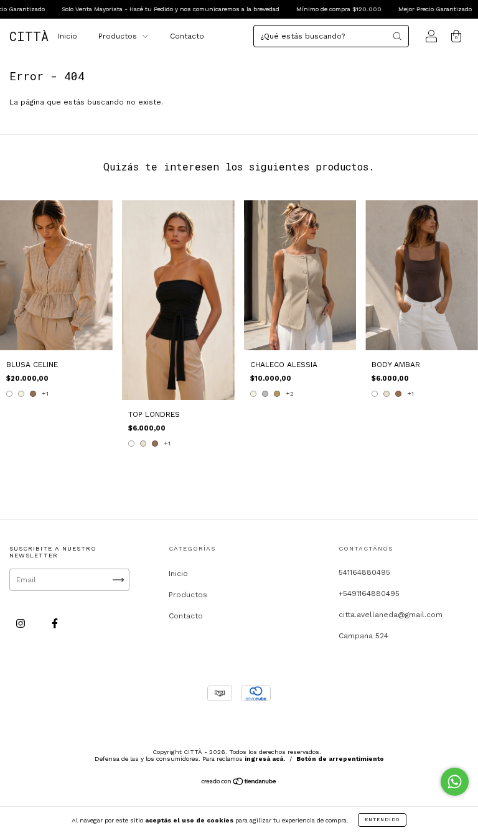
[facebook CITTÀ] (55, 624)
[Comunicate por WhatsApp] (455, 782)
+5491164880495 (369, 593)
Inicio (67, 36)
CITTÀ (29, 36)
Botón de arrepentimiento (340, 758)
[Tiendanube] (239, 783)
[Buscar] (397, 36)
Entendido (382, 819)
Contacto (187, 36)
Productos (118, 36)
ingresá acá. (265, 758)
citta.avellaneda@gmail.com (391, 614)
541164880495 (364, 572)
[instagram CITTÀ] (21, 624)
